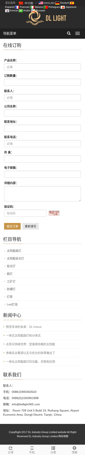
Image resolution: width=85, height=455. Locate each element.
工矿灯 (11, 281)
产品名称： (11, 60)
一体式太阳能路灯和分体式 (23, 335)
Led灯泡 (12, 304)
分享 (11, 452)
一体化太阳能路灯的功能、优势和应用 (30, 361)
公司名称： (11, 106)
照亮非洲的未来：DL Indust (23, 326)
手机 (32, 452)
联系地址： (11, 121)
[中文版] (26, 2)
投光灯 (11, 266)
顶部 (74, 452)
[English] (47, 2)
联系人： (10, 91)
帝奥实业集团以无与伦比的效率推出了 (30, 353)
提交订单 (12, 226)
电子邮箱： (11, 167)
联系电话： (11, 137)
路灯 (10, 273)
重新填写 (30, 226)
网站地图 (63, 436)
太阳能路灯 (14, 250)
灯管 (10, 296)
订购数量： (11, 75)
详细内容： (11, 183)
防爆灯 (11, 289)
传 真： (9, 152)
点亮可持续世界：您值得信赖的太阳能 (30, 344)
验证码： (10, 206)
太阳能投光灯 (15, 258)
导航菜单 (9, 33)
